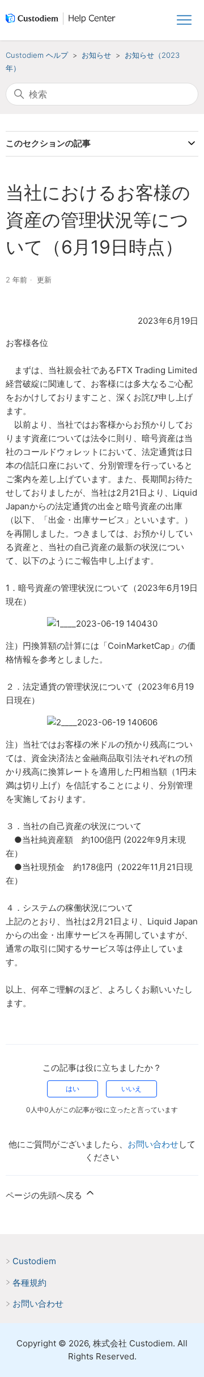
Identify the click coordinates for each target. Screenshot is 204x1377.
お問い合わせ (153, 1144)
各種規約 (29, 1282)
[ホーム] (63, 20)
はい (72, 1088)
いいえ (131, 1088)
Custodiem (34, 1261)
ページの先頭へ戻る (45, 1195)
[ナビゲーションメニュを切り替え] (184, 20)
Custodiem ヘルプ (37, 55)
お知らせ (96, 55)
